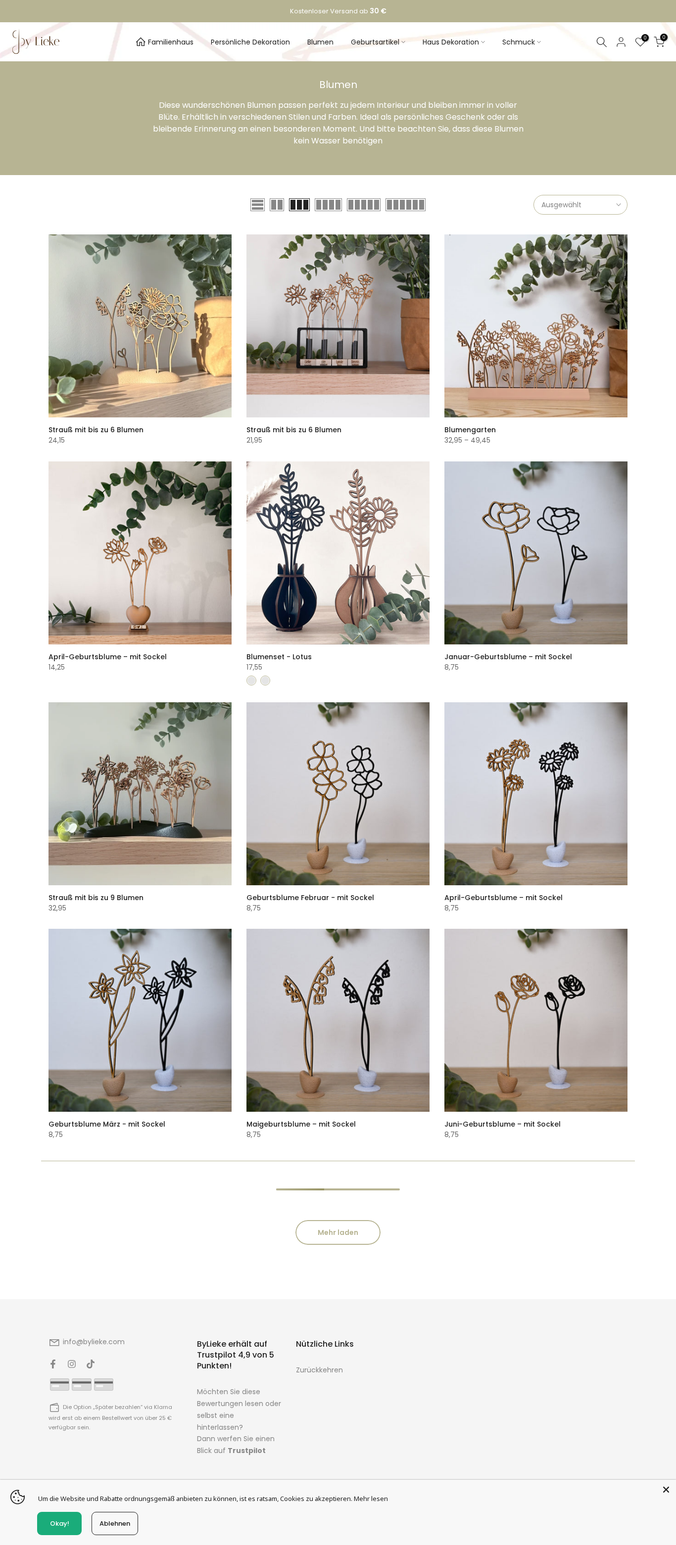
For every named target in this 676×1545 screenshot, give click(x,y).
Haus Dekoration (451, 42)
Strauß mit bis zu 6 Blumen (96, 430)
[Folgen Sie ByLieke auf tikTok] (90, 1364)
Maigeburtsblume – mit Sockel (301, 1124)
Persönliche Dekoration (250, 42)
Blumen (320, 42)
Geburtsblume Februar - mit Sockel (310, 898)
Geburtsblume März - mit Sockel (106, 1124)
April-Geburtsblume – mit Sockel (107, 657)
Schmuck (518, 42)
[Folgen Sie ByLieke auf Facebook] (52, 1364)
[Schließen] (666, 1490)
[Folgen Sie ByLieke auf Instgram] (71, 1364)
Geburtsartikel (375, 42)
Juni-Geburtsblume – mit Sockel (502, 1124)
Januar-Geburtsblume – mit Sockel (508, 657)
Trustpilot (247, 1450)
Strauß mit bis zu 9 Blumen (96, 898)
